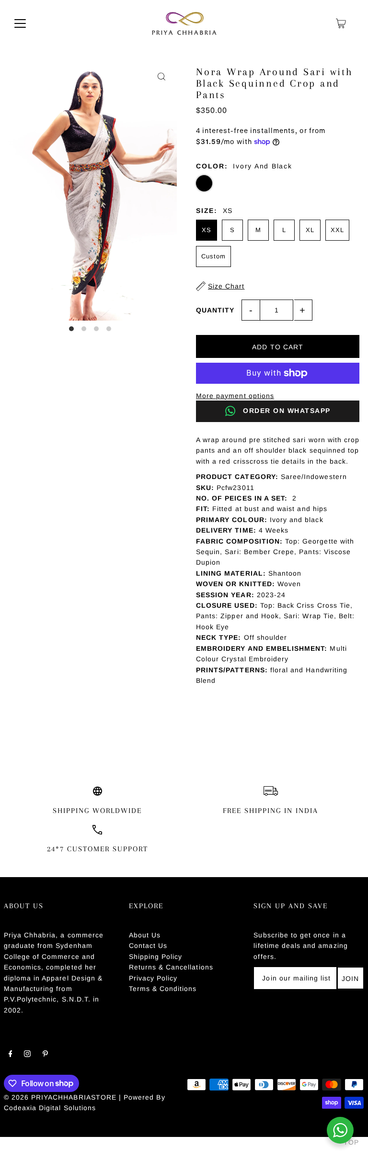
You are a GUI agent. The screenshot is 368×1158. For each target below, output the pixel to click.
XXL (337, 230)
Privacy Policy (153, 978)
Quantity (215, 310)
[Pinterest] (45, 1054)
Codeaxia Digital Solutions (50, 1108)
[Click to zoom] (161, 77)
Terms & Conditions (163, 988)
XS (206, 230)
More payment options (235, 396)
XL (310, 230)
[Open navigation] (20, 23)
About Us (145, 935)
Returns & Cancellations (171, 967)
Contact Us (148, 945)
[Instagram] (27, 1054)
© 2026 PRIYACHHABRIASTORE (60, 1097)
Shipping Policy (156, 956)
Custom (213, 256)
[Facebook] (10, 1054)
